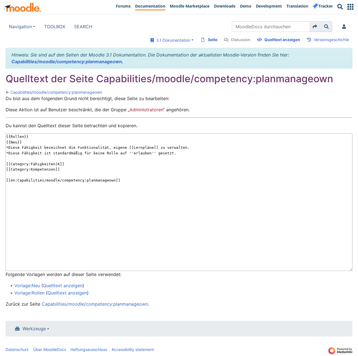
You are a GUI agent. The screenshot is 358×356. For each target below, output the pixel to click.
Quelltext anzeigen (282, 39)
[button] (350, 6)
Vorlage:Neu (27, 285)
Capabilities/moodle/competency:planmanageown (66, 61)
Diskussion (240, 39)
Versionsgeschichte (331, 39)
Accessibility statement (133, 349)
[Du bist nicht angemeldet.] (345, 26)
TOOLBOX (54, 26)
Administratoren (146, 109)
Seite (212, 39)
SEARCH (83, 26)
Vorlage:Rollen (29, 293)
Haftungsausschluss (88, 349)
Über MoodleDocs (49, 349)
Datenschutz (17, 349)
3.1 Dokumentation (172, 40)
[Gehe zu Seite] (315, 26)
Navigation (20, 26)
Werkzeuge (34, 328)
